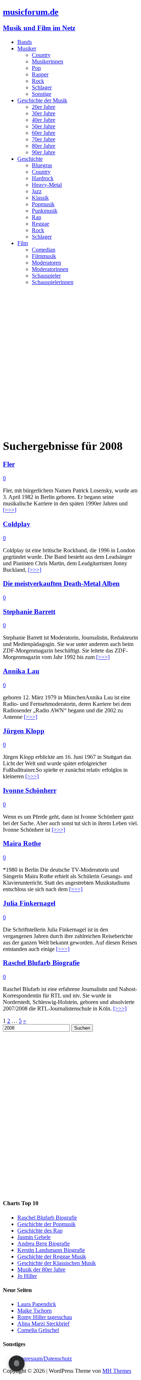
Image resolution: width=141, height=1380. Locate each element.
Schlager (42, 87)
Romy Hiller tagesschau (44, 1317)
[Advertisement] (70, 361)
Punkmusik (44, 211)
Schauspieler (46, 276)
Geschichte (30, 159)
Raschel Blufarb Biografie (41, 963)
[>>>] (9, 510)
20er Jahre (43, 107)
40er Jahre (43, 120)
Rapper (40, 74)
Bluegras (42, 165)
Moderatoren (46, 263)
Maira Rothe (22, 843)
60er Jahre (43, 133)
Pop (36, 68)
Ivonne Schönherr (29, 790)
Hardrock (43, 178)
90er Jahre (43, 152)
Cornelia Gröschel (38, 1330)
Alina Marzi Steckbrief (43, 1324)
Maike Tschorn (34, 1311)
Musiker (26, 48)
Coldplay (16, 524)
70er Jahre (43, 139)
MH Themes (116, 1371)
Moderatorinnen (50, 269)
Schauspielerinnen (52, 282)
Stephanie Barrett (29, 611)
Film (22, 243)
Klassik (40, 198)
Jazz (37, 191)
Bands (24, 42)
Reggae (40, 224)
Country (41, 55)
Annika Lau (21, 671)
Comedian (43, 250)
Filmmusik (44, 256)
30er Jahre (43, 113)
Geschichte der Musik (42, 100)
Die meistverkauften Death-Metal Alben (61, 583)
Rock (38, 81)
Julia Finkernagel (29, 903)
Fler (9, 464)
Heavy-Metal (47, 185)
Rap (36, 217)
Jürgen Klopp (23, 731)
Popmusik (43, 204)
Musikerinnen (47, 61)
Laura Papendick (36, 1304)
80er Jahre (43, 146)
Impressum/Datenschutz (44, 1358)
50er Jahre (43, 126)
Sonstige (41, 94)
